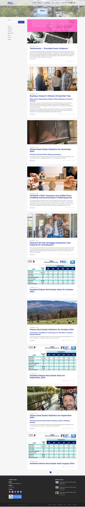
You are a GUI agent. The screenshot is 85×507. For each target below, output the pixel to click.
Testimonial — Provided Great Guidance (49, 48)
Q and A (9, 37)
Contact (58, 2)
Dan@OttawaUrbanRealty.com (15, 483)
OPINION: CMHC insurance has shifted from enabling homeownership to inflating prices (51, 196)
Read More (32, 114)
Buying (9, 26)
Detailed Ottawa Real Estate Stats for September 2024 (47, 376)
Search (76, 2)
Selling (9, 39)
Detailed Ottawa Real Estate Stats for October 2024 (51, 290)
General (69, 114)
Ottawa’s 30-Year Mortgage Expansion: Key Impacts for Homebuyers (50, 244)
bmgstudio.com (29, 504)
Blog (53, 2)
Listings (34, 2)
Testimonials (47, 2)
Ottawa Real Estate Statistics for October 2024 (52, 329)
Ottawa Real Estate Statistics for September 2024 (51, 416)
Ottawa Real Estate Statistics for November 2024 (50, 150)
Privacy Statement (38, 504)
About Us (40, 2)
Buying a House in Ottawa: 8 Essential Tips (50, 96)
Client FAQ (64, 2)
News (73, 114)
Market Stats (67, 160)
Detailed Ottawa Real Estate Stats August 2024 (52, 463)
